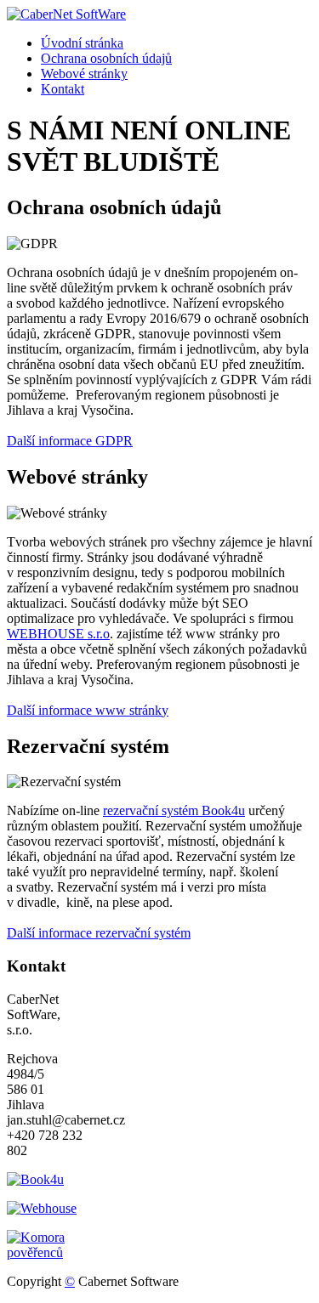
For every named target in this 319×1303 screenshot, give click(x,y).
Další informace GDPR (70, 440)
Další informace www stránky (87, 710)
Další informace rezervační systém (99, 933)
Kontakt (62, 89)
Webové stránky (84, 73)
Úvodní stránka (82, 43)
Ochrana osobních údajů (106, 58)
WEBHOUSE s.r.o (58, 633)
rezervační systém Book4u (174, 810)
